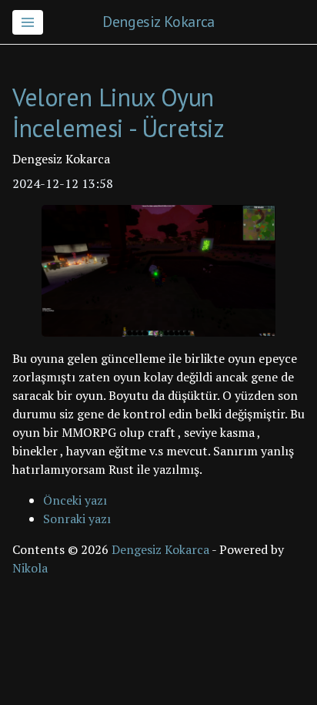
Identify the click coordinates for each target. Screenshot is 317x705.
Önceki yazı (75, 500)
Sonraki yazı (77, 518)
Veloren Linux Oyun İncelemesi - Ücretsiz (118, 112)
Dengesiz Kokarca (158, 22)
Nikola (30, 567)
